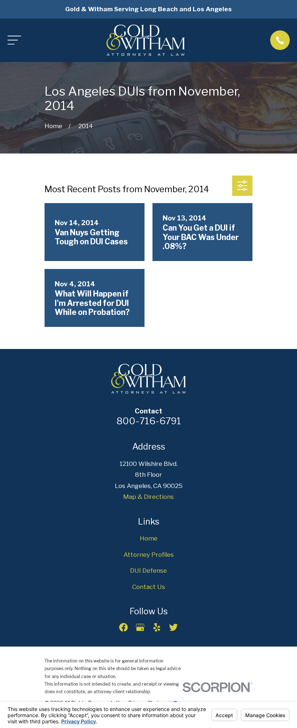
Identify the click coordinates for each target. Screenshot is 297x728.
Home (149, 538)
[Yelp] (156, 627)
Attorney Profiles (149, 554)
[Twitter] (173, 627)
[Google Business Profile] (140, 627)
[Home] (145, 40)
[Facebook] (123, 627)
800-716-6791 (148, 420)
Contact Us (148, 586)
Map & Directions (148, 496)
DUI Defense (148, 570)
